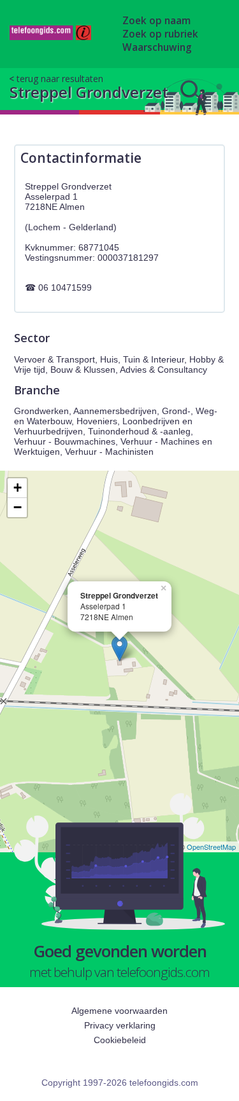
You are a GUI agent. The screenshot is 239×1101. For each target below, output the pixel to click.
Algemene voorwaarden (119, 1011)
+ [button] (17, 487)
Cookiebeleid (120, 1040)
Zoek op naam (156, 20)
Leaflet (163, 846)
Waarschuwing (157, 47)
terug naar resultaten (60, 79)
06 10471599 (65, 287)
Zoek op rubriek (160, 34)
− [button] (17, 507)
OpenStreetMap (211, 846)
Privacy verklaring (120, 1025)
